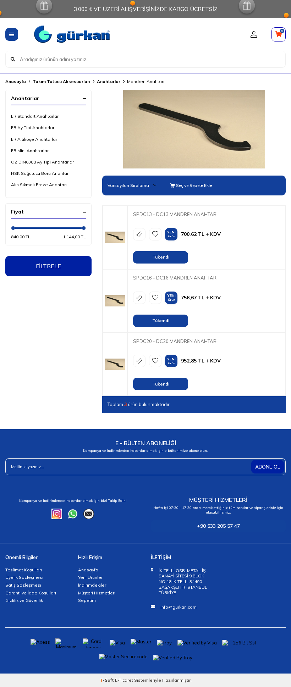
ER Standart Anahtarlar (35, 116)
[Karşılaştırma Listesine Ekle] (139, 234)
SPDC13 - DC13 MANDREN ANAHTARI (175, 214)
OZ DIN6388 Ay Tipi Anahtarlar (42, 162)
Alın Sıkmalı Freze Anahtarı (39, 184)
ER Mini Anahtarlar (30, 150)
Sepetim (87, 600)
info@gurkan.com (178, 607)
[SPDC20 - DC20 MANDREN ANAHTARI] (115, 364)
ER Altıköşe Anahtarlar (34, 139)
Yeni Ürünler (90, 577)
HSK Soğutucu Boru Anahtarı (40, 173)
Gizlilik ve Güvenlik (24, 600)
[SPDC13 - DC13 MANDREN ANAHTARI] (115, 237)
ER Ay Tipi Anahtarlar (32, 127)
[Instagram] (56, 514)
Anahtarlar (108, 81)
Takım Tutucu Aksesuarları (61, 81)
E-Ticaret (124, 680)
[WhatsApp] (72, 514)
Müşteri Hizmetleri (96, 592)
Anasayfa (15, 81)
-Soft (107, 680)
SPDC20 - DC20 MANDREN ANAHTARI (175, 341)
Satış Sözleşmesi (23, 585)
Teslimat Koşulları (23, 569)
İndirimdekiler (92, 585)
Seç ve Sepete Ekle (193, 185)
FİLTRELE (48, 266)
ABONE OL (267, 467)
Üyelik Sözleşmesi (24, 577)
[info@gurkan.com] (88, 514)
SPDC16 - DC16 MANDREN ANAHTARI (175, 278)
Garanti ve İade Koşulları (30, 592)
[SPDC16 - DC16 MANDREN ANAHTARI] (115, 301)
